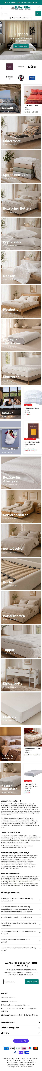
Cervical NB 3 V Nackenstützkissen (31, 785)
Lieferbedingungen (9, 1058)
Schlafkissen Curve (32, 408)
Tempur (27, 410)
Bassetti (27, 109)
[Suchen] (38, 13)
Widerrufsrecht (32, 1058)
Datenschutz (17, 1060)
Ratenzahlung (28, 1060)
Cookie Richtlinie (11, 1062)
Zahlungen (30, 1065)
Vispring (27, 752)
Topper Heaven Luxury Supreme (33, 749)
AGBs (9, 1060)
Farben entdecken (21, 45)
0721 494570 (12, 1001)
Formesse (28, 446)
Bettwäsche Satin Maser (31, 107)
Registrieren (32, 982)
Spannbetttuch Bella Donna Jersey (32, 443)
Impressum (21, 1058)
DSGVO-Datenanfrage (26, 1062)
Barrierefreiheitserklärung (16, 1065)
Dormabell (28, 788)
